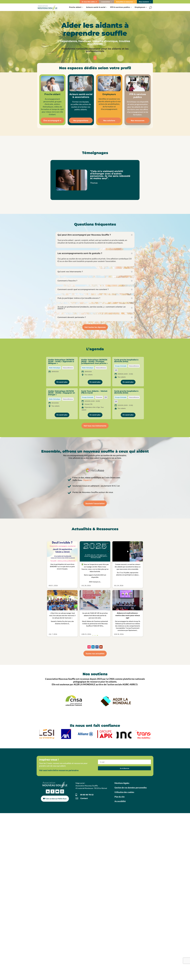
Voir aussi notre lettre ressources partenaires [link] (59, 860)
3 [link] (95, 725)
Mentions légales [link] (121, 873)
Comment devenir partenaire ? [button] (71, 317)
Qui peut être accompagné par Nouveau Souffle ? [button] (84, 235)
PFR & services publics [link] (120, 7)
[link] (47, 7)
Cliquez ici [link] (87, 480)
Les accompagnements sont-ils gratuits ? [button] (79, 253)
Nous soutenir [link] (144, 2)
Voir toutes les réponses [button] (95, 327)
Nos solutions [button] (109, 120)
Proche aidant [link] (75, 7)
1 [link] (92, 725)
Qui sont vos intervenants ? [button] (70, 272)
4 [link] (97, 725)
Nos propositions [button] (80, 120)
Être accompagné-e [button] (52, 120)
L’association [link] (105, 2)
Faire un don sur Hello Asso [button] (55, 888)
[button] (89, 736)
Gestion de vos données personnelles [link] (130, 877)
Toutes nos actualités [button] (95, 743)
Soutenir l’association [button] (95, 503)
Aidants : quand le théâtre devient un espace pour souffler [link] (74, 707)
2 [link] (94, 725)
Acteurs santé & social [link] (95, 7)
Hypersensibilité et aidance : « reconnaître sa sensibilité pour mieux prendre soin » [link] (85, 593)
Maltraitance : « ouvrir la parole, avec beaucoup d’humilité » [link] (75, 650)
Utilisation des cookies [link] (124, 882)
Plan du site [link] (119, 886)
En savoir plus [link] (62, 382)
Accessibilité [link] (120, 891)
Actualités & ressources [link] (124, 2)
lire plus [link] (53, 601)
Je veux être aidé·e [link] (89, 2)
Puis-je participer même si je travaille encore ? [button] (78, 298)
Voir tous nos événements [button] (95, 426)
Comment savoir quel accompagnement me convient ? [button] (83, 289)
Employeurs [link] (140, 7)
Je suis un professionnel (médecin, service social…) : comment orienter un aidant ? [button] (91, 308)
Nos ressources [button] (137, 120)
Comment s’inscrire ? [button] (67, 281)
